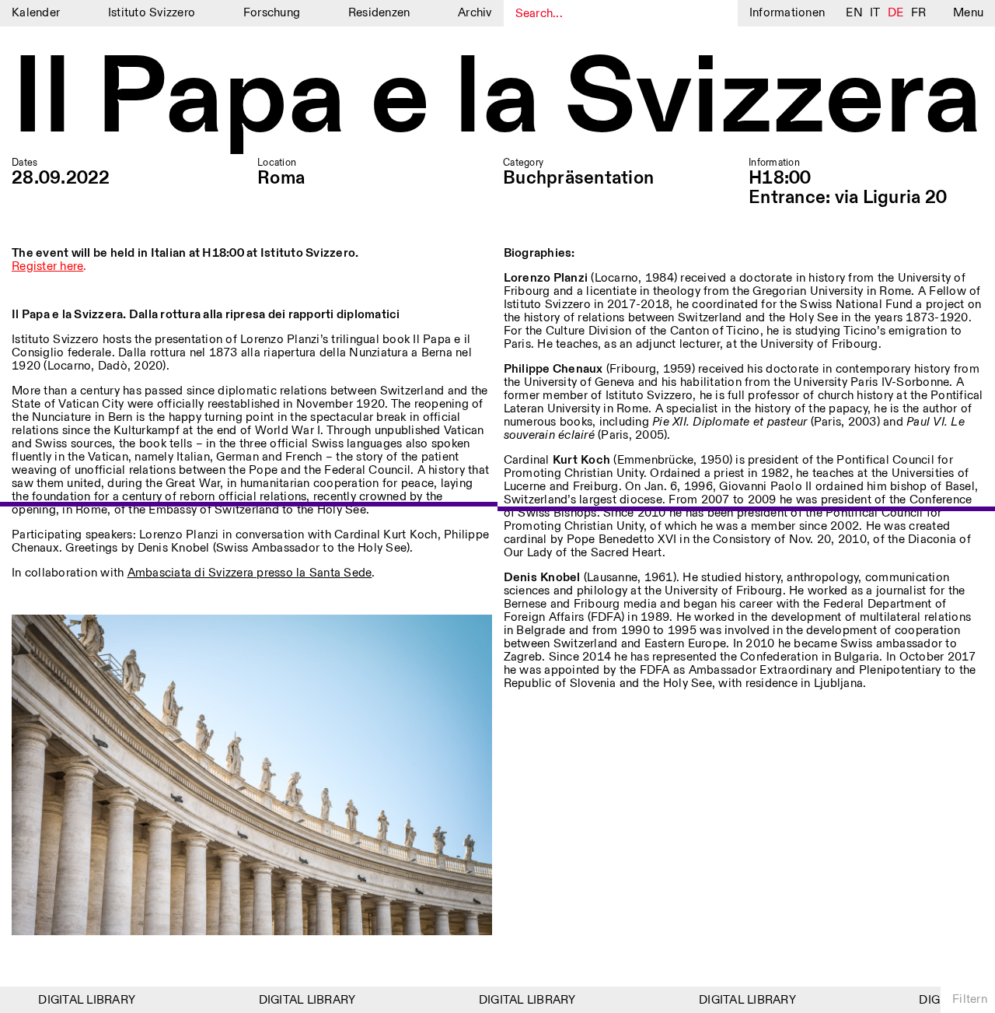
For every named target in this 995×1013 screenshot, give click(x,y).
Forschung (271, 12)
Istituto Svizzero (151, 12)
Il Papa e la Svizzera (497, 100)
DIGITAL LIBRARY (76, 1000)
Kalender (36, 12)
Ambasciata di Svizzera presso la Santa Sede (249, 573)
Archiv (475, 12)
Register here (47, 266)
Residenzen (379, 12)
